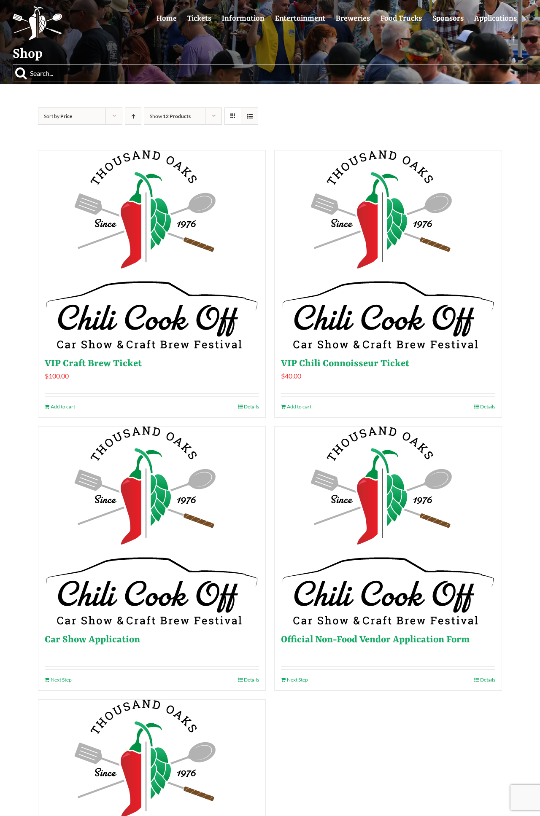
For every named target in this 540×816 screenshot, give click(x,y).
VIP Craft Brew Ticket (93, 363)
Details (251, 406)
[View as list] (249, 116)
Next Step (61, 679)
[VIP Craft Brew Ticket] (151, 249)
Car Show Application (92, 639)
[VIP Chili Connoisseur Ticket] (388, 249)
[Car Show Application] (151, 526)
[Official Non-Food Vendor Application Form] (388, 526)
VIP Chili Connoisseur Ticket (345, 363)
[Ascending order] (133, 116)
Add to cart (63, 406)
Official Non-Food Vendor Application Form (375, 639)
